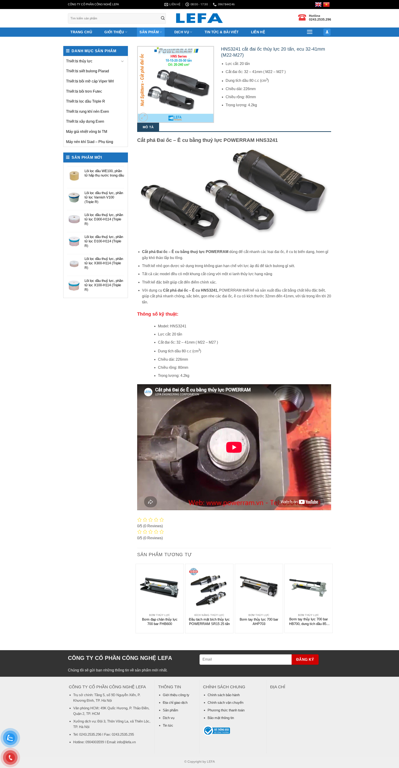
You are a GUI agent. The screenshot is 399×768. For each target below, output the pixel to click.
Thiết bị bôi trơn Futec (84, 91)
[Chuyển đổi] (122, 61)
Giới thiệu (114, 32)
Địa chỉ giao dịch (175, 702)
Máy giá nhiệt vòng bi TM (86, 132)
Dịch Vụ (181, 32)
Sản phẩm (170, 710)
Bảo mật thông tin (221, 718)
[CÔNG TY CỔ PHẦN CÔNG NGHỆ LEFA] (199, 18)
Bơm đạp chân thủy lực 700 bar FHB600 (160, 621)
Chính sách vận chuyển (225, 702)
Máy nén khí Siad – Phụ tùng (89, 142)
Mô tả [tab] (148, 127)
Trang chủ (81, 32)
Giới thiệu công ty (176, 695)
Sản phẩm (149, 32)
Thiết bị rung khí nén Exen (87, 111)
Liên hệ (258, 32)
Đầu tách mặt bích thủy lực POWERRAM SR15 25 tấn (209, 621)
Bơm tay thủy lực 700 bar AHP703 (259, 621)
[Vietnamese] (327, 4)
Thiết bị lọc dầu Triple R (85, 101)
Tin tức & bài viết (222, 32)
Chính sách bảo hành (224, 695)
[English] (319, 4)
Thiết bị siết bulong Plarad (87, 71)
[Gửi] (163, 18)
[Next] (330, 598)
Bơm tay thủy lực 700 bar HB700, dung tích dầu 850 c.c (308, 621)
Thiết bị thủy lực (79, 61)
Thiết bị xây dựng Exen (85, 121)
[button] (310, 32)
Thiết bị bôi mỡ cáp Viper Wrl (90, 81)
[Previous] (137, 598)
